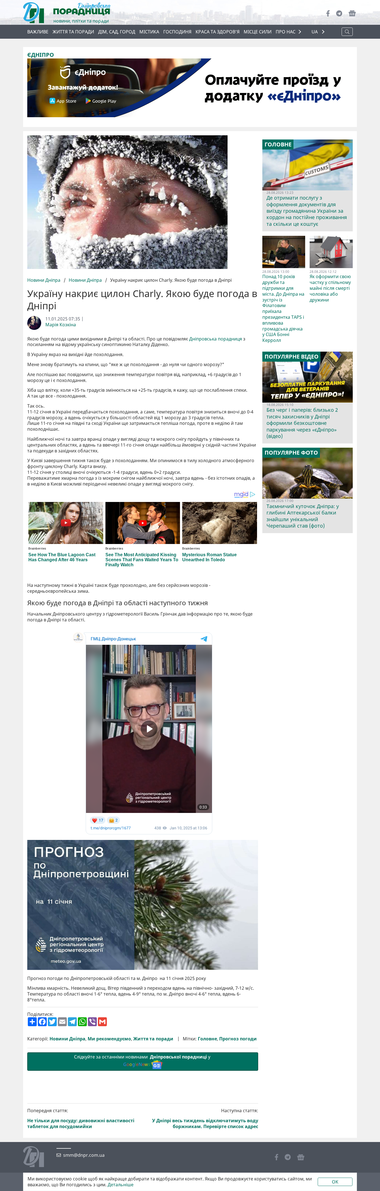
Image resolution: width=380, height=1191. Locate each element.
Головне (207, 1039)
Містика (149, 32)
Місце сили (258, 32)
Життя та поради (73, 32)
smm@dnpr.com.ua (84, 1155)
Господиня (177, 32)
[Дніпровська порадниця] (37, 1157)
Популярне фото (291, 452)
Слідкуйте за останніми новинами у (142, 1060)
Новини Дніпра (44, 280)
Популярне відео (292, 356)
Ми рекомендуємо (109, 1039)
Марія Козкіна (60, 325)
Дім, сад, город (116, 32)
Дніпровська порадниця (215, 339)
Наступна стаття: (205, 1118)
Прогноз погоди (238, 1039)
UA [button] (315, 32)
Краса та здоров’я (218, 32)
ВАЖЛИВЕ (37, 32)
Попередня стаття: (80, 1118)
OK (335, 1182)
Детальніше (121, 1185)
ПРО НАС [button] (285, 32)
